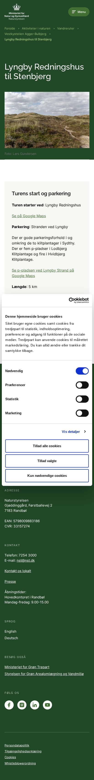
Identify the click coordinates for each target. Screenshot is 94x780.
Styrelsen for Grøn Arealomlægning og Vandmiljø (44, 674)
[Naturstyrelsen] (23, 11)
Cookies (10, 757)
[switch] (82, 385)
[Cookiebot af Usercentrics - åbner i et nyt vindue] (69, 300)
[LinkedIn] (34, 704)
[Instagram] (21, 704)
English (10, 631)
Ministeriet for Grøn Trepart (27, 667)
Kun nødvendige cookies (47, 476)
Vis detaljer (71, 432)
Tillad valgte (47, 461)
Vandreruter (65, 28)
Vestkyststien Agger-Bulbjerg (25, 34)
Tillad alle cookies (47, 446)
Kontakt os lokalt (18, 571)
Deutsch (11, 638)
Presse (10, 581)
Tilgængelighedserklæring (23, 751)
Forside (10, 28)
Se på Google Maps (29, 216)
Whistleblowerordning (20, 763)
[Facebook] (9, 704)
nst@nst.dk (26, 560)
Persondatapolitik (17, 745)
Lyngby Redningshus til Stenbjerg (28, 39)
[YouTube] (47, 704)
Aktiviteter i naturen (36, 28)
